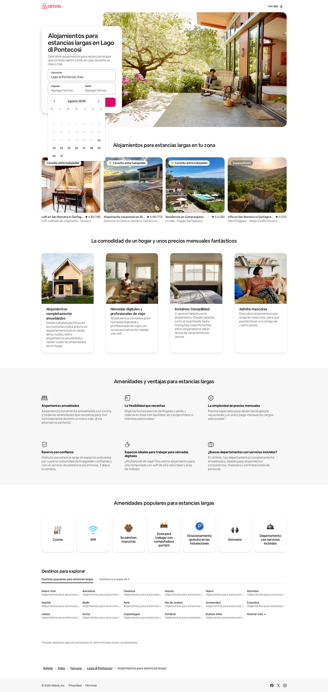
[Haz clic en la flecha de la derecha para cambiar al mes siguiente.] (98, 101)
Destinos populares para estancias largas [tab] (67, 579)
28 (91, 148)
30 (54, 156)
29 (99, 148)
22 (99, 140)
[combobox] (82, 77)
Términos (91, 685)
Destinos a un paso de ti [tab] (114, 579)
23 (54, 148)
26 (76, 148)
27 (84, 148)
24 (61, 148)
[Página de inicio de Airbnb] (51, 6)
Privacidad (75, 685)
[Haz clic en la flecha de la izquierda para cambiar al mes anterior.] (54, 101)
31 (61, 156)
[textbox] (65, 90)
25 (68, 148)
